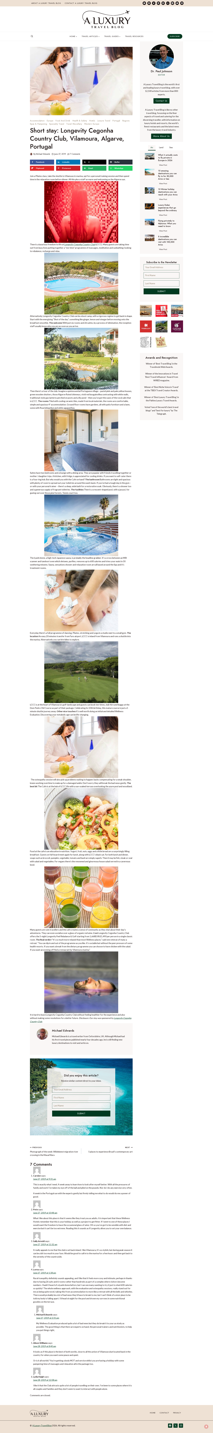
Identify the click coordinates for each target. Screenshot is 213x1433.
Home (153, 1412)
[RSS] (182, 3)
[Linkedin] (158, 3)
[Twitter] (153, 3)
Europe (50, 120)
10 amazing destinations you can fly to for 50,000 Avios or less (167, 174)
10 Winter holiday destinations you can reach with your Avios (168, 192)
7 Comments (75, 154)
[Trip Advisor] (167, 3)
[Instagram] (172, 3)
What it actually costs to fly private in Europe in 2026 (168, 158)
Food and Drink (62, 120)
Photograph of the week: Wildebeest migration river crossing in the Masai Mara (54, 1151)
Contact (164, 1412)
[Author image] (31, 154)
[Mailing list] (144, 3)
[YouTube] (177, 3)
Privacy (177, 1412)
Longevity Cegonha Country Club (79, 244)
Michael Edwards (43, 154)
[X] (175, 1426)
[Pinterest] (163, 3)
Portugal (116, 120)
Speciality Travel (56, 124)
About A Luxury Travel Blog (46, 3)
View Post (163, 165)
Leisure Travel (103, 120)
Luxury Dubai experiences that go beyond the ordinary (167, 208)
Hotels (92, 120)
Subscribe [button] (175, 36)
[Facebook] (149, 3)
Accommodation (37, 120)
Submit (81, 1113)
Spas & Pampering (38, 124)
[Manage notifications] (206, 1427)
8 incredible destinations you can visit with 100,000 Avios (167, 240)
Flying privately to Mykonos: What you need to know (167, 224)
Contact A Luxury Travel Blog (81, 3)
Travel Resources (134, 36)
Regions (126, 120)
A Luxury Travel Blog (42, 1425)
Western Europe (91, 124)
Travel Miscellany (74, 124)
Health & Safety (79, 120)
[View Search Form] (32, 36)
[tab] (152, 147)
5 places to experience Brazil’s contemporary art (110, 1149)
